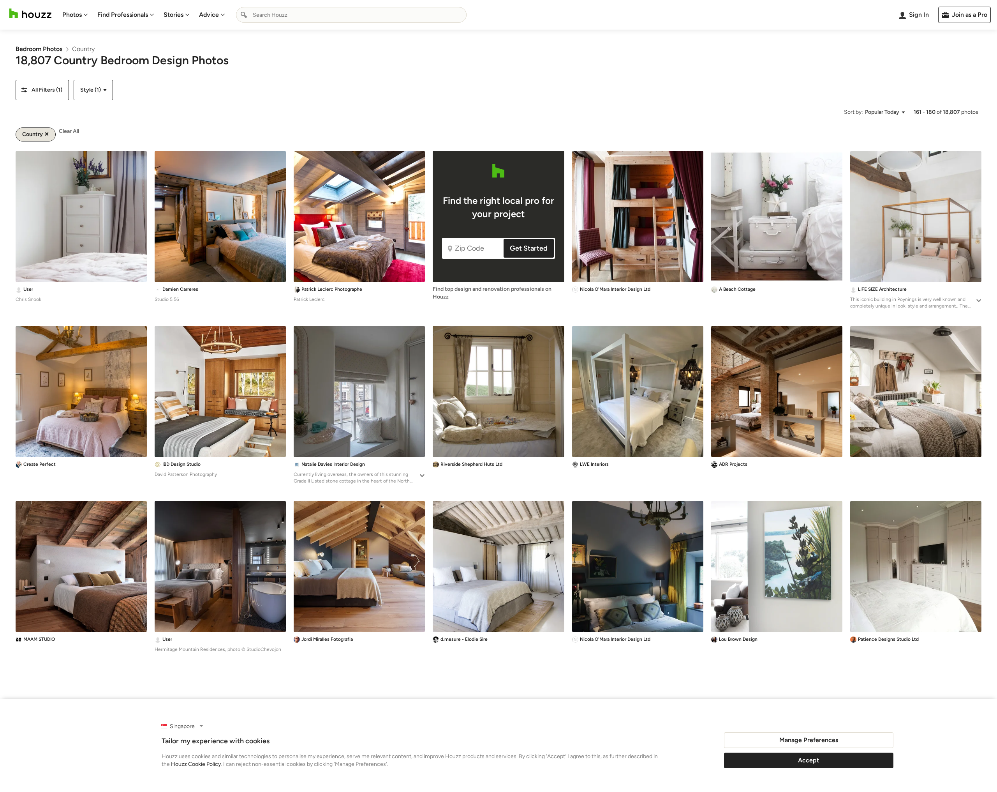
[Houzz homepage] (30, 13)
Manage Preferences (808, 740)
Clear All (69, 131)
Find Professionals (122, 14)
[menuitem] (75, 15)
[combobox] (351, 15)
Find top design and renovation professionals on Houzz (492, 293)
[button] (42, 90)
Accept (808, 760)
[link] (39, 49)
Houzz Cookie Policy (196, 764)
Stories (173, 14)
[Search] (244, 15)
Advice (209, 14)
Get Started (529, 248)
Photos (72, 14)
